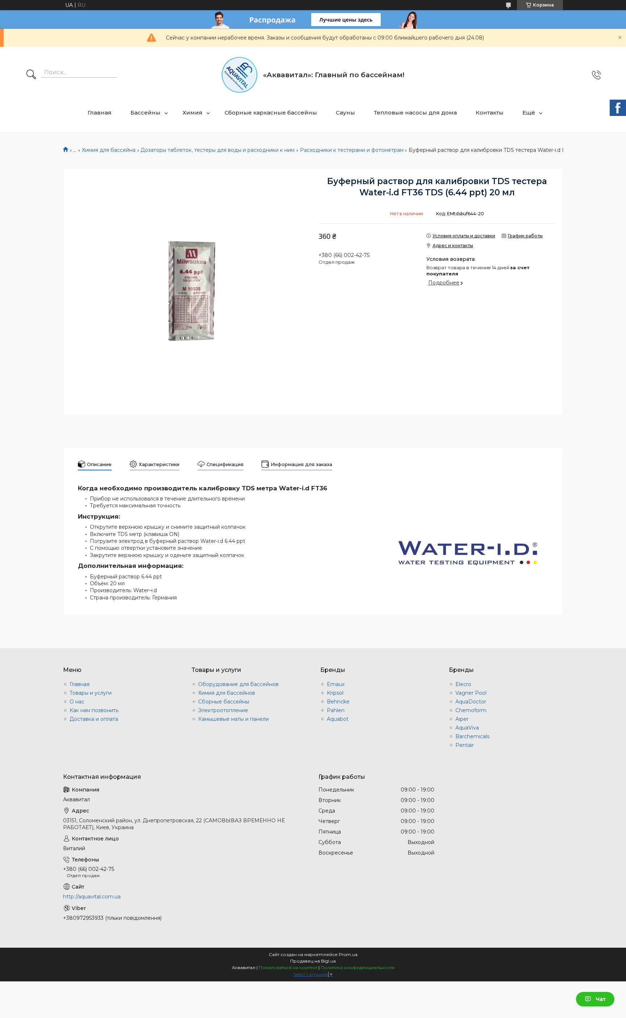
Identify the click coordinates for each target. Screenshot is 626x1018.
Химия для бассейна (108, 150)
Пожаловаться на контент (288, 967)
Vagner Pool (471, 693)
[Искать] (31, 75)
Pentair (464, 745)
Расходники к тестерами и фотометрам (352, 150)
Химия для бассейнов (226, 693)
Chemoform (471, 710)
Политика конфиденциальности (358, 967)
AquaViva (467, 727)
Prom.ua (348, 954)
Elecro (463, 684)
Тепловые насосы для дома (415, 112)
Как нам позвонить (94, 710)
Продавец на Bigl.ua (313, 961)
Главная (100, 112)
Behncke (338, 701)
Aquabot (338, 719)
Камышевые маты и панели (233, 719)
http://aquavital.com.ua (92, 896)
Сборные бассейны (223, 701)
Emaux (336, 684)
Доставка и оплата (94, 719)
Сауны (345, 112)
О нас (77, 701)
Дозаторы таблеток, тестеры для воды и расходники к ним (218, 150)
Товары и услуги (91, 693)
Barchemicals (472, 736)
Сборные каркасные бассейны (271, 112)
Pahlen (336, 710)
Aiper (461, 719)
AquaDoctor (470, 701)
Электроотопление (223, 710)
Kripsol (335, 693)
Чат (601, 999)
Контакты (490, 112)
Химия (193, 112)
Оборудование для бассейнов (238, 684)
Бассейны (145, 112)
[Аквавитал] (239, 75)
